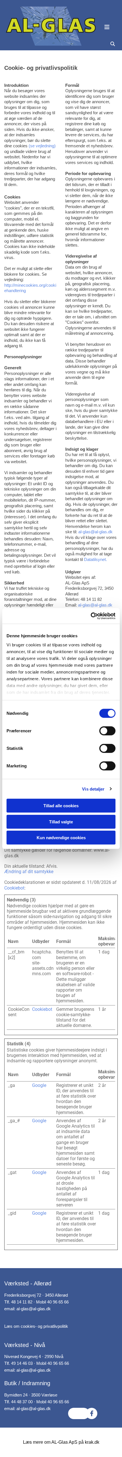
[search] (112, 44)
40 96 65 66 (58, 1302)
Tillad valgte (61, 821)
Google (39, 1085)
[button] (112, 27)
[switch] (107, 730)
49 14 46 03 (22, 1363)
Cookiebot (14, 888)
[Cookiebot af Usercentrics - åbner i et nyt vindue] (90, 616)
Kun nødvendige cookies (61, 837)
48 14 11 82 (21, 1302)
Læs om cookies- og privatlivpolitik (36, 1326)
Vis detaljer (93, 788)
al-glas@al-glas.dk (95, 531)
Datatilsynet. (95, 559)
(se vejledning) (42, 145)
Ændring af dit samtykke (28, 871)
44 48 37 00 (22, 1401)
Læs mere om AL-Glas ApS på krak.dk (61, 1442)
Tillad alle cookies (61, 805)
